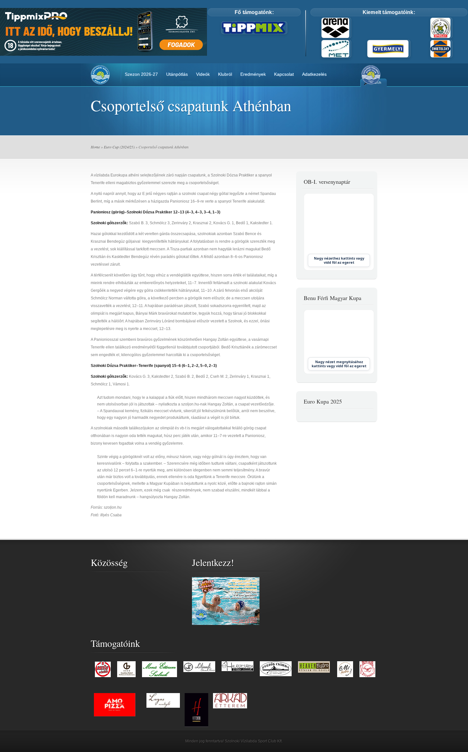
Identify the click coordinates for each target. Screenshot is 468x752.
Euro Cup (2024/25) (119, 146)
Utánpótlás (177, 74)
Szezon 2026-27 (141, 74)
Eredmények (253, 74)
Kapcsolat (284, 74)
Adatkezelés (314, 74)
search (375, 82)
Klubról (225, 74)
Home (95, 146)
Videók (203, 74)
